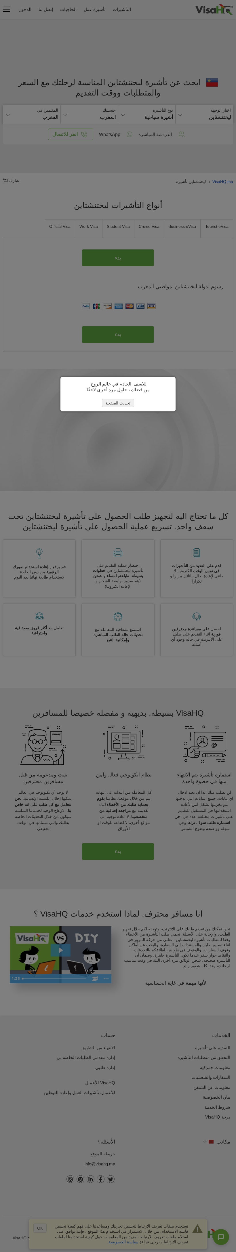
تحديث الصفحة (118, 403)
